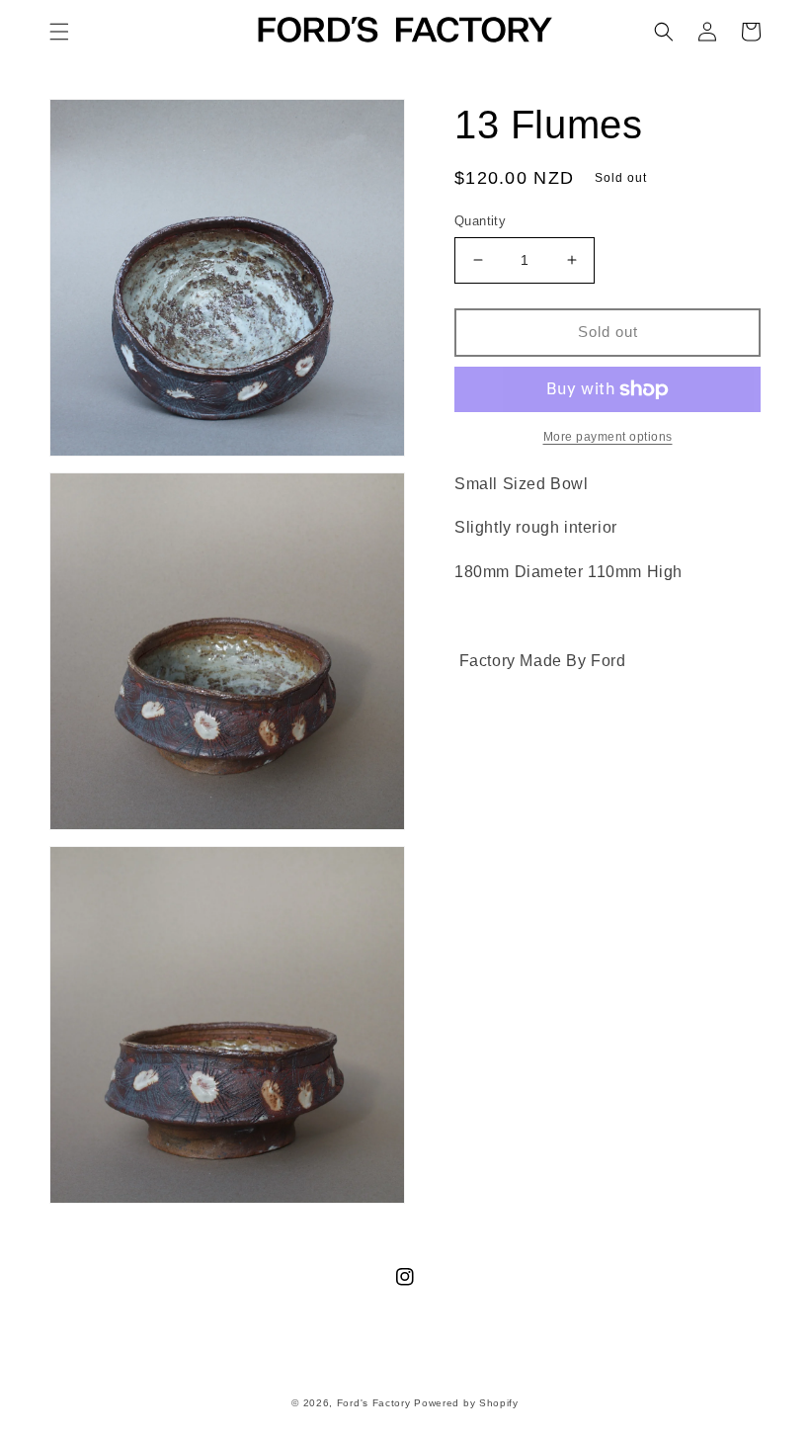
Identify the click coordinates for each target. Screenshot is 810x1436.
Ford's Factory (374, 1402)
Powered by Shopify (466, 1402)
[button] (59, 31)
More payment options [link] (608, 437)
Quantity (480, 220)
